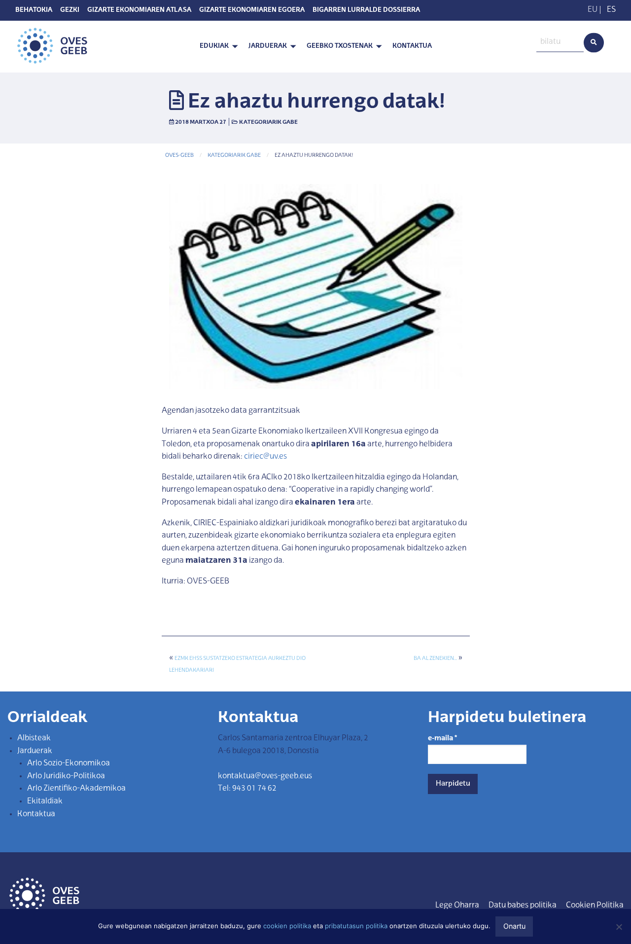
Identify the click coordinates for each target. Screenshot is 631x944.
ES (611, 10)
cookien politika (287, 926)
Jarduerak (267, 46)
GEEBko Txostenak (340, 46)
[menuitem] (216, 46)
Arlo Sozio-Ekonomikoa (68, 763)
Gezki (69, 10)
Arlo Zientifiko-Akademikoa (76, 789)
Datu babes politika (523, 905)
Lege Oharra (457, 905)
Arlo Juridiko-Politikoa (66, 776)
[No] (619, 927)
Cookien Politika (595, 905)
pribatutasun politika (356, 926)
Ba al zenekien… (435, 658)
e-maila (442, 738)
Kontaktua (412, 46)
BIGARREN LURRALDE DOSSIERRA (366, 10)
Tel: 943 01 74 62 (247, 789)
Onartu (514, 926)
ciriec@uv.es (265, 457)
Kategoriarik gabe (268, 122)
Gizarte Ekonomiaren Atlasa (139, 10)
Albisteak (34, 738)
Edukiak (214, 46)
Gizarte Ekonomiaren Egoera (252, 10)
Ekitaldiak (45, 801)
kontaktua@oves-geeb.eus (265, 776)
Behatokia (33, 10)
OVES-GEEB (179, 155)
